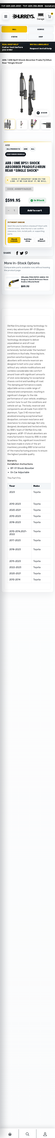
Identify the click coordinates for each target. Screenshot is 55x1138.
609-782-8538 (35, 6)
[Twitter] (22, 253)
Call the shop (27, 240)
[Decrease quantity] (8, 210)
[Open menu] (5, 16)
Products (15, 56)
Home (5, 56)
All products (13, 149)
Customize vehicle (16, 154)
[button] (40, 16)
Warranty (12, 460)
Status (14, 37)
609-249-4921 (13, 6)
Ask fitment (41, 240)
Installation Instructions (20, 464)
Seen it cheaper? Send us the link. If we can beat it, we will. (28, 180)
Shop (41, 37)
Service (40, 29)
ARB (7, 145)
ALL (32, 149)
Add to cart (35, 210)
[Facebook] (17, 253)
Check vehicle (14, 240)
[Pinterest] (26, 253)
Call (14, 29)
